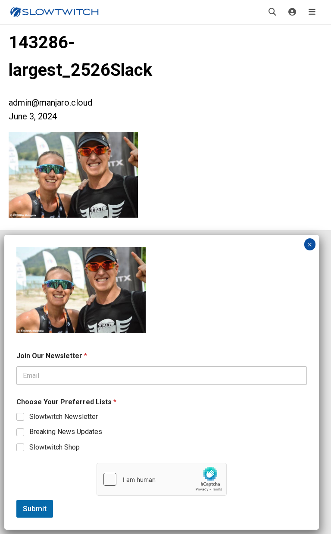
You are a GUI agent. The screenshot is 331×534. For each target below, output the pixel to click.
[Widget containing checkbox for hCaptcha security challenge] (162, 479)
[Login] (292, 12)
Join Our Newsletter (51, 356)
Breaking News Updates (65, 432)
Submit (35, 508)
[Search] (272, 12)
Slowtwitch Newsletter (63, 416)
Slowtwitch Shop (54, 447)
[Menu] (312, 12)
